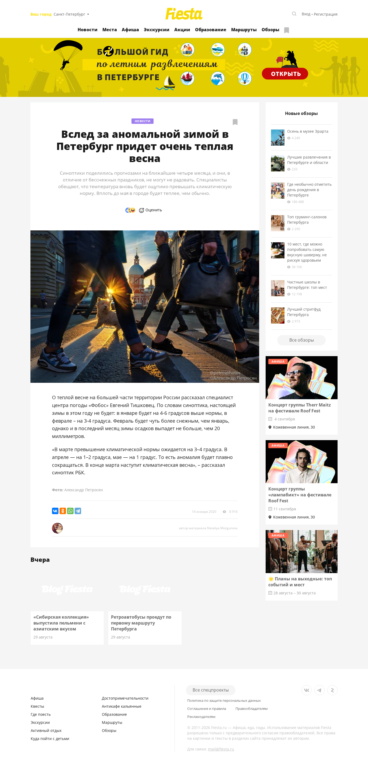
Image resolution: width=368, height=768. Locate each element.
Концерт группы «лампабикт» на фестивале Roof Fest (299, 495)
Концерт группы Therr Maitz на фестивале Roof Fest (299, 408)
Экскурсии (156, 30)
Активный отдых (46, 730)
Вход (306, 13)
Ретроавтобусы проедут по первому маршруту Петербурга (141, 623)
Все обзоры (301, 340)
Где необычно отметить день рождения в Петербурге (309, 190)
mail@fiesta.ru (221, 749)
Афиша (130, 30)
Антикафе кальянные (121, 706)
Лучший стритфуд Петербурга (304, 312)
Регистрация (326, 14)
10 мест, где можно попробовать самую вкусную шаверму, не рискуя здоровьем (307, 252)
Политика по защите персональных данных (224, 700)
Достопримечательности (125, 698)
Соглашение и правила (206, 708)
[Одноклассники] (63, 511)
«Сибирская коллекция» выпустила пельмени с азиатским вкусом (61, 623)
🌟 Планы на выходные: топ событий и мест (300, 582)
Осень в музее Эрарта (307, 131)
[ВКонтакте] (55, 511)
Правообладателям (251, 708)
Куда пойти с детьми (50, 738)
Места (109, 30)
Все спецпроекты (211, 690)
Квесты (37, 706)
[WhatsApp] (70, 511)
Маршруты (244, 30)
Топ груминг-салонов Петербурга (307, 219)
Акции (182, 30)
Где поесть (41, 714)
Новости (88, 30)
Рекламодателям (201, 716)
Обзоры (270, 30)
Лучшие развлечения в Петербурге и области (309, 160)
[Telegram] (78, 511)
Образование (210, 30)
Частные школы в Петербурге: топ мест (307, 284)
